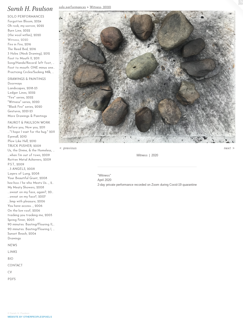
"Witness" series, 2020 (24, 102)
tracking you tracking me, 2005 (30, 215)
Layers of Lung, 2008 (23, 173)
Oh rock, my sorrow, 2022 (26, 26)
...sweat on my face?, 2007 (27, 196)
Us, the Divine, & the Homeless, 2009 (31, 150)
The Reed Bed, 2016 (22, 49)
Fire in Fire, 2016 (19, 44)
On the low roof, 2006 (24, 210)
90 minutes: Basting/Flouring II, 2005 (31, 224)
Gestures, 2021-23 (20, 111)
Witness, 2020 (18, 40)
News (12, 245)
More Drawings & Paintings (27, 116)
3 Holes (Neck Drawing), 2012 (29, 53)
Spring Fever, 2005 (21, 220)
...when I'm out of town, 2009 (29, 155)
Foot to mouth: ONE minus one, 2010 (31, 67)
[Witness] (147, 77)
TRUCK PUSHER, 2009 (24, 146)
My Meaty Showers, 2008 (26, 187)
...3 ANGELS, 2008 (21, 169)
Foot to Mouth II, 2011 (23, 58)
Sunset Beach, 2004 (22, 233)
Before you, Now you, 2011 (26, 127)
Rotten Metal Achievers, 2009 (29, 159)
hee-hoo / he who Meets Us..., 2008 (31, 183)
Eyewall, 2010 (17, 136)
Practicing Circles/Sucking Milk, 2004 (31, 72)
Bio (10, 258)
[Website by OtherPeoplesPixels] (233, 9)
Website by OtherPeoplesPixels (30, 316)
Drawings (14, 238)
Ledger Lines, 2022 (21, 92)
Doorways (15, 83)
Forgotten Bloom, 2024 (24, 21)
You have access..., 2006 (25, 206)
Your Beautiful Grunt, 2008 (27, 178)
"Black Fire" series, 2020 (25, 106)
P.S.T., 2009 (16, 164)
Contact (15, 265)
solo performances (26, 16)
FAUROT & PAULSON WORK (29, 122)
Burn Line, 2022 (19, 30)
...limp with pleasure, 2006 (26, 201)
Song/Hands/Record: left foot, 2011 (31, 63)
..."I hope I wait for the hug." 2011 (31, 132)
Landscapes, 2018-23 (22, 88)
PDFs (12, 279)
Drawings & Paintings (27, 79)
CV (10, 272)
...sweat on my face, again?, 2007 (31, 192)
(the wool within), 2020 (24, 35)
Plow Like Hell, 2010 (22, 141)
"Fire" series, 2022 (20, 97)
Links (12, 252)
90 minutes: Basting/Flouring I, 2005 (31, 229)
